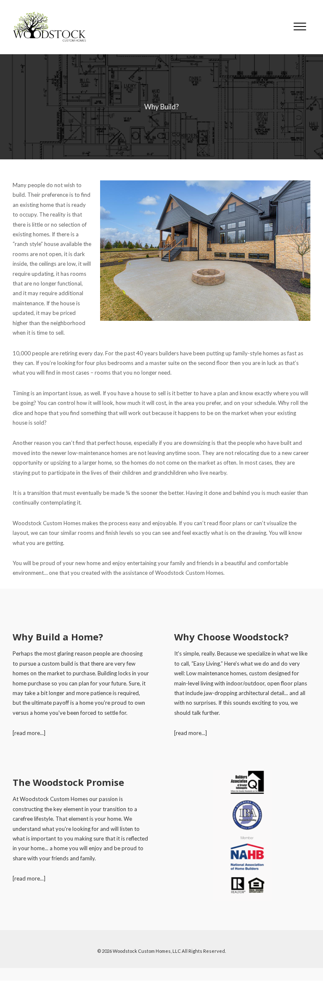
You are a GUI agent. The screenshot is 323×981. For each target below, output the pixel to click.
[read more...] (29, 733)
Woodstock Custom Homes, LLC (147, 951)
